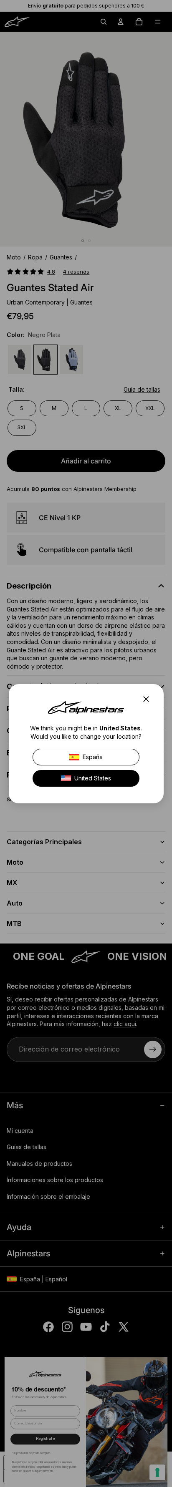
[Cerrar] (148, 699)
